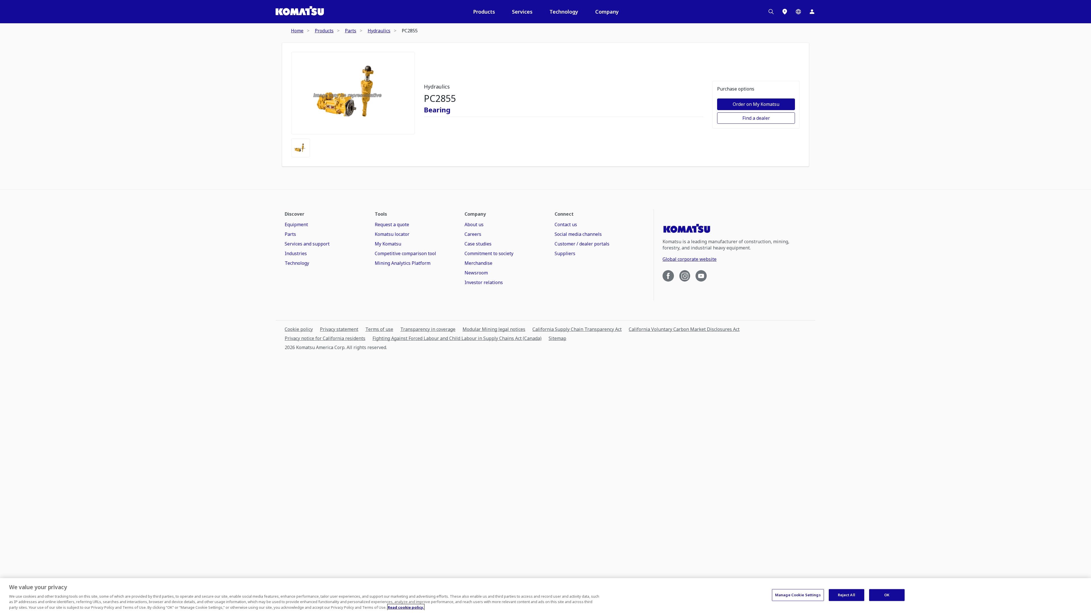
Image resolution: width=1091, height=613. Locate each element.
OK (886, 594)
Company (607, 11)
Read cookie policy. (406, 607)
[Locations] (784, 11)
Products (484, 11)
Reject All (846, 594)
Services (522, 11)
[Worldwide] (798, 11)
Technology (563, 11)
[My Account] (812, 11)
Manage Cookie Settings (798, 594)
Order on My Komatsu (756, 104)
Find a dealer (756, 118)
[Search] (771, 11)
